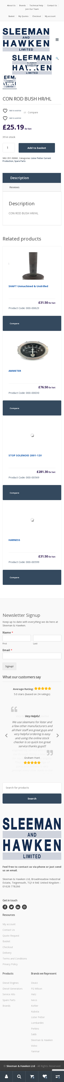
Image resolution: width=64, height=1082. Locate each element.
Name (8, 632)
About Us (11, 5)
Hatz (33, 1025)
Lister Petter (38, 1048)
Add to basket (36, 148)
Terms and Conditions (15, 990)
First (5, 643)
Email (7, 650)
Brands (22, 5)
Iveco (34, 1031)
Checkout (36, 16)
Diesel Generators (13, 1020)
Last (35, 643)
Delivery (7, 984)
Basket (12, 16)
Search (32, 830)
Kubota (35, 1043)
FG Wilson (36, 1020)
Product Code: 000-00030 (32, 381)
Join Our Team (32, 9)
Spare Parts (20, 161)
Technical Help (36, 5)
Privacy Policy (10, 995)
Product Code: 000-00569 (32, 466)
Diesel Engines (11, 1014)
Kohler (34, 1037)
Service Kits (9, 1025)
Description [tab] (19, 178)
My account (50, 16)
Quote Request (11, 967)
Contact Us (52, 5)
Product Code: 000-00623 (32, 297)
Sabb (34, 1065)
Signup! (9, 666)
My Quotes (23, 16)
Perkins (35, 1060)
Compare (33, 112)
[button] (57, 59)
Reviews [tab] (14, 187)
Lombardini (37, 1054)
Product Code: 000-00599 (32, 551)
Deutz (34, 1014)
